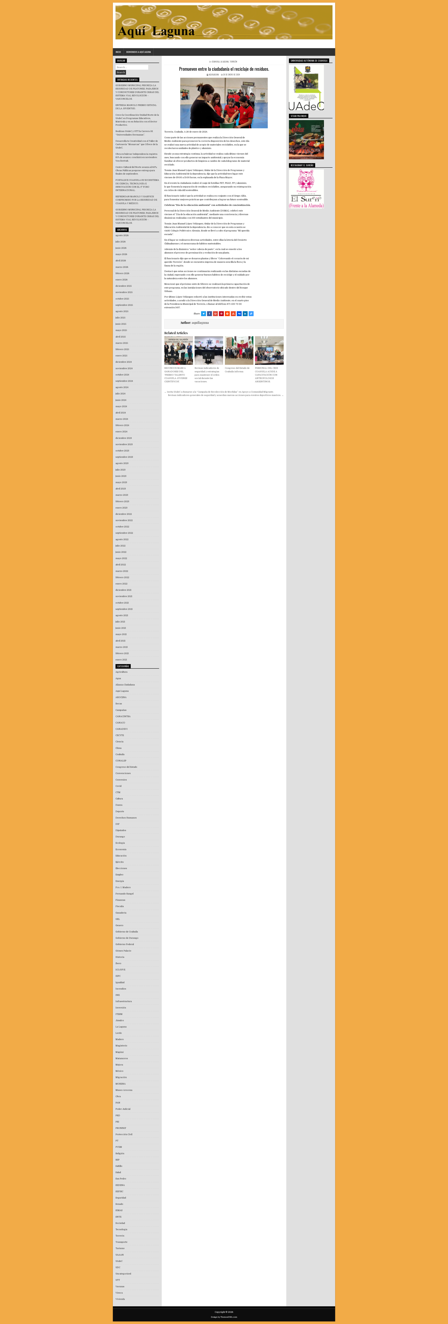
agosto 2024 (121, 387)
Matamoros (121, 1058)
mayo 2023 (121, 482)
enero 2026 (121, 279)
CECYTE (119, 735)
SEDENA (120, 1185)
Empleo (119, 874)
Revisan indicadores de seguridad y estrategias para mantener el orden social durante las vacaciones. (207, 375)
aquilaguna (214, 74)
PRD (117, 1115)
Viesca (119, 1293)
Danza (118, 805)
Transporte (121, 1242)
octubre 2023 (122, 451)
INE (117, 995)
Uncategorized (123, 1274)
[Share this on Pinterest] (221, 313)
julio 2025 (120, 317)
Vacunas (119, 1286)
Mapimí (119, 1052)
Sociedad (120, 1223)
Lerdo (118, 1033)
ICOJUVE (120, 969)
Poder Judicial (122, 1109)
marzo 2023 (121, 495)
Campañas (121, 710)
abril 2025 (120, 337)
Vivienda (120, 1299)
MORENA (120, 1084)
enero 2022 (121, 584)
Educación (121, 856)
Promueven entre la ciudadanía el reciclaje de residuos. (224, 68)
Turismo (120, 1248)
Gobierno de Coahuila (126, 932)
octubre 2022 (122, 526)
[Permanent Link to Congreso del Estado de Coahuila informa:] (239, 350)
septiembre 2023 (124, 457)
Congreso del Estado (126, 767)
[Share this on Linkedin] (245, 313)
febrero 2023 (122, 501)
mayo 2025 (121, 330)
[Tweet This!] (203, 313)
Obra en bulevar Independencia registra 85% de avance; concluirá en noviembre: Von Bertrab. (136, 157)
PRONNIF (120, 1128)
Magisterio (121, 1045)
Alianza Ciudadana (125, 685)
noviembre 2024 (124, 368)
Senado (119, 1204)
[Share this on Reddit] (227, 313)
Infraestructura (123, 1001)
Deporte (119, 811)
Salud (118, 1172)
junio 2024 (120, 400)
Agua (118, 678)
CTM (117, 792)
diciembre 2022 (123, 514)
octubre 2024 (122, 375)
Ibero (118, 963)
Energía (119, 881)
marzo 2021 (121, 647)
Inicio (118, 51)
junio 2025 (120, 324)
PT (116, 1141)
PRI (117, 1122)
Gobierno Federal (124, 944)
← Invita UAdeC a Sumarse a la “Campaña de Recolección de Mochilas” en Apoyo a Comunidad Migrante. (219, 392)
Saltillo (118, 1166)
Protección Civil (123, 1134)
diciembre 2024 (123, 362)
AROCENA (121, 697)
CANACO (120, 723)
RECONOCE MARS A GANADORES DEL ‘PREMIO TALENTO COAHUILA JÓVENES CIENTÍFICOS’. (175, 375)
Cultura (119, 798)
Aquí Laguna (122, 691)
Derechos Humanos (126, 818)
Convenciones (123, 773)
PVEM (118, 1147)
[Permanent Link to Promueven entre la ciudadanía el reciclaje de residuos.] (224, 103)
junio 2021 (120, 628)
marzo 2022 (121, 571)
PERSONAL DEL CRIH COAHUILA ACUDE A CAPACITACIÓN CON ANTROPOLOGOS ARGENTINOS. (266, 375)
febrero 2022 (122, 577)
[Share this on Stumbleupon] (233, 313)
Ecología (120, 843)
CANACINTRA (123, 716)
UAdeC (118, 1261)
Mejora (119, 1065)
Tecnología (121, 1229)
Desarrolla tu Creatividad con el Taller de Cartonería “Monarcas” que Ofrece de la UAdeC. (136, 144)
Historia (119, 957)
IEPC (118, 976)
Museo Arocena (123, 1090)
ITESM (118, 1014)
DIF (117, 824)
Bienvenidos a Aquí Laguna (138, 51)
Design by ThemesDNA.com (224, 1317)
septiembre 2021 (124, 609)
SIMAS (118, 1210)
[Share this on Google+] (215, 313)
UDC (117, 1267)
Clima (118, 748)
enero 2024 (121, 431)
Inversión (120, 1007)
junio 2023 (120, 476)
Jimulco (119, 1020)
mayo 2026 (121, 254)
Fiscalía (119, 906)
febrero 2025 (122, 349)
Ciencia (119, 741)
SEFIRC (119, 1191)
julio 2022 (120, 546)
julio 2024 (120, 393)
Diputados (120, 830)
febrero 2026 (122, 273)
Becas (118, 703)
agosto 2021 (121, 615)
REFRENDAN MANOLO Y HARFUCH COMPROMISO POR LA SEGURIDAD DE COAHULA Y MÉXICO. (136, 199)
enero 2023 (121, 508)
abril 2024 (120, 413)
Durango (120, 836)
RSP (117, 1160)
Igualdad (119, 982)
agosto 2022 (121, 539)
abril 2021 (120, 641)
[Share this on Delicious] (251, 313)
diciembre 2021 (123, 590)
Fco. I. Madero (123, 887)
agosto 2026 (122, 235)
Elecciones (121, 868)
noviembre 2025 (124, 292)
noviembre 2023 (124, 444)
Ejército (119, 862)
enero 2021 (121, 659)
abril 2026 (120, 260)
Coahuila (215, 61)
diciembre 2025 (123, 286)
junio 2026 (121, 248)
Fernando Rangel (124, 894)
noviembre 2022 (124, 520)
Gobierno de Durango (126, 938)
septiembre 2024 (124, 381)
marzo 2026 (121, 267)
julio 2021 (120, 622)
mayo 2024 (121, 406)
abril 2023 (120, 488)
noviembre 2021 (123, 596)
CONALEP (120, 760)
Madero (119, 1039)
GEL (117, 919)
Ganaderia (120, 913)
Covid (118, 786)
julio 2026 (120, 242)
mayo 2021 (121, 634)
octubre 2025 (122, 299)
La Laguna (224, 61)
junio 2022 (120, 552)
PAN (117, 1103)
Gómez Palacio (123, 951)
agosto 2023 (121, 463)
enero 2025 (121, 355)
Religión (119, 1153)
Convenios (121, 780)
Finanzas (120, 900)
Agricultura (121, 672)
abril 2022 (120, 564)
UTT (117, 1280)
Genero (119, 925)
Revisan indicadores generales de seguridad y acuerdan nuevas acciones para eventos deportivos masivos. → (226, 395)
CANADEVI (121, 729)
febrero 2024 (122, 425)
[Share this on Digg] (239, 313)
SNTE (118, 1217)
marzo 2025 (121, 343)
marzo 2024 (121, 419)
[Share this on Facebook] (209, 313)
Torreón (233, 61)
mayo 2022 (121, 558)
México (119, 1071)
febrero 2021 (122, 653)
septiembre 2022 (124, 533)
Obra (118, 1096)
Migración (121, 1077)
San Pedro (120, 1178)
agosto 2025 (121, 311)
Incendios (120, 989)
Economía (120, 849)
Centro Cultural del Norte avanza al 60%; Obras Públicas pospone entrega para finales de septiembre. (136, 170)
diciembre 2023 (123, 438)
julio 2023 (120, 470)
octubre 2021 (122, 603)
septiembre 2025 (124, 305)
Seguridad (120, 1198)
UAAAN (119, 1255)
